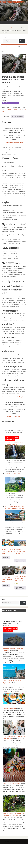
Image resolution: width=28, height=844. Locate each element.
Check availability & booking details (14, 142)
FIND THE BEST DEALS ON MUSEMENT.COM (12, 439)
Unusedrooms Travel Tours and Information (12, 2)
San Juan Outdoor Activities (13, 28)
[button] (24, 56)
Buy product (6, 557)
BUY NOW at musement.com (10, 103)
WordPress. (20, 842)
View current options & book (14, 416)
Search (4, 38)
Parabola (13, 842)
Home (3, 28)
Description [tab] (6, 116)
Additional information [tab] (17, 116)
